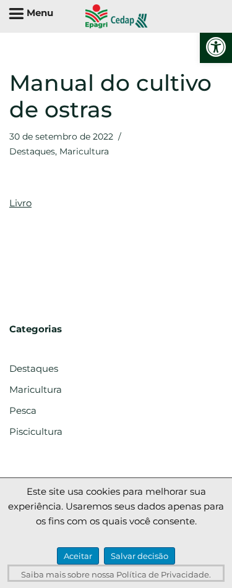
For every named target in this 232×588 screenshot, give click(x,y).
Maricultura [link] (84, 151)
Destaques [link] (32, 151)
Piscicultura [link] (35, 431)
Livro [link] (20, 203)
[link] (216, 47)
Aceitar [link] (78, 556)
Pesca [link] (23, 410)
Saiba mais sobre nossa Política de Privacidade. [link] (116, 574)
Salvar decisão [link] (139, 556)
